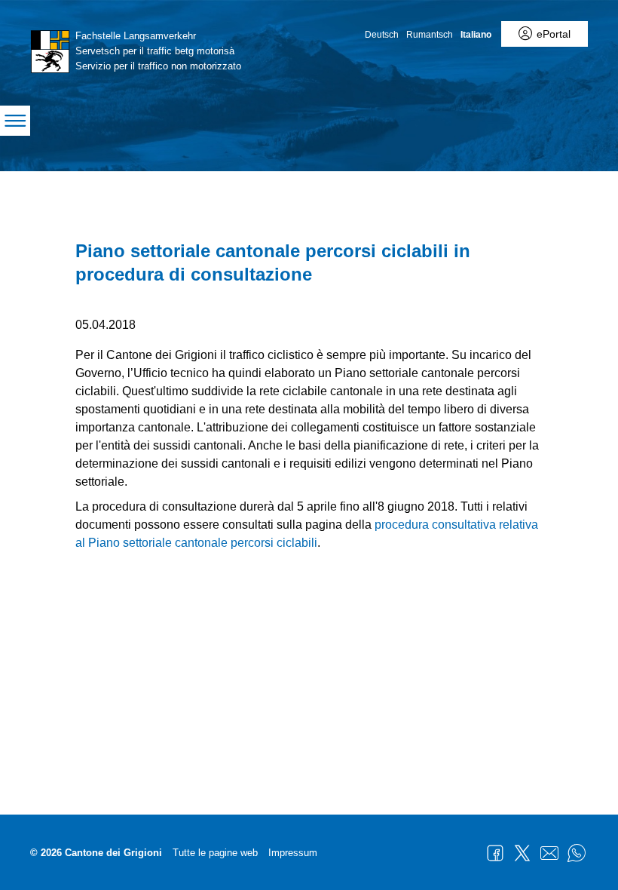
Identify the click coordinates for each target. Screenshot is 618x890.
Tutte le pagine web (215, 852)
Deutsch (382, 34)
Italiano (475, 34)
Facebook (495, 853)
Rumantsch (429, 34)
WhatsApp (576, 853)
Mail (549, 853)
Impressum (292, 852)
